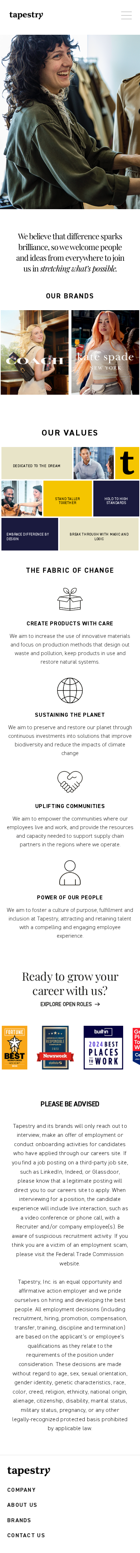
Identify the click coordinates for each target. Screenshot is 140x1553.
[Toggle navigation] (124, 12)
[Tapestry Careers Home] (28, 1472)
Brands (19, 1520)
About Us (22, 1505)
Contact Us (26, 1535)
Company (21, 1490)
